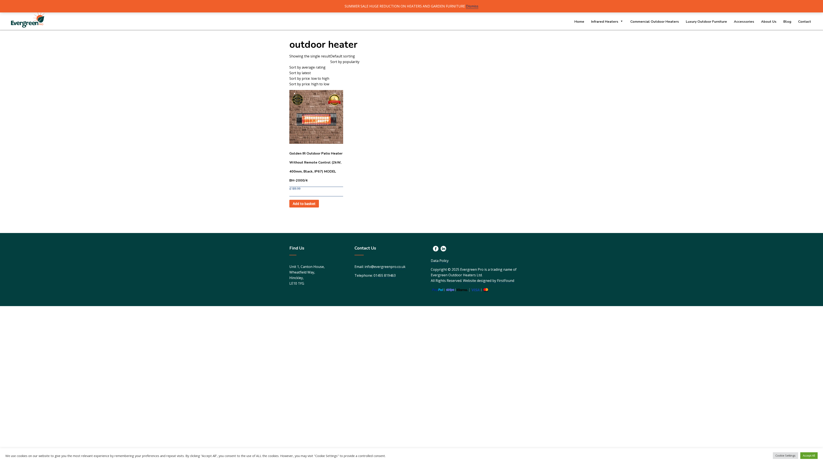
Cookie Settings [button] (785, 455)
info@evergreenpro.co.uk (385, 266)
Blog (787, 21)
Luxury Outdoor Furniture (706, 21)
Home (579, 21)
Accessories (744, 21)
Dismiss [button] (472, 6)
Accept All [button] (809, 455)
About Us (768, 21)
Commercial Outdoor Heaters (654, 21)
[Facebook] (436, 248)
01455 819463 (385, 275)
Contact (804, 21)
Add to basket (304, 203)
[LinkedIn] (443, 248)
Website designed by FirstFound (488, 280)
